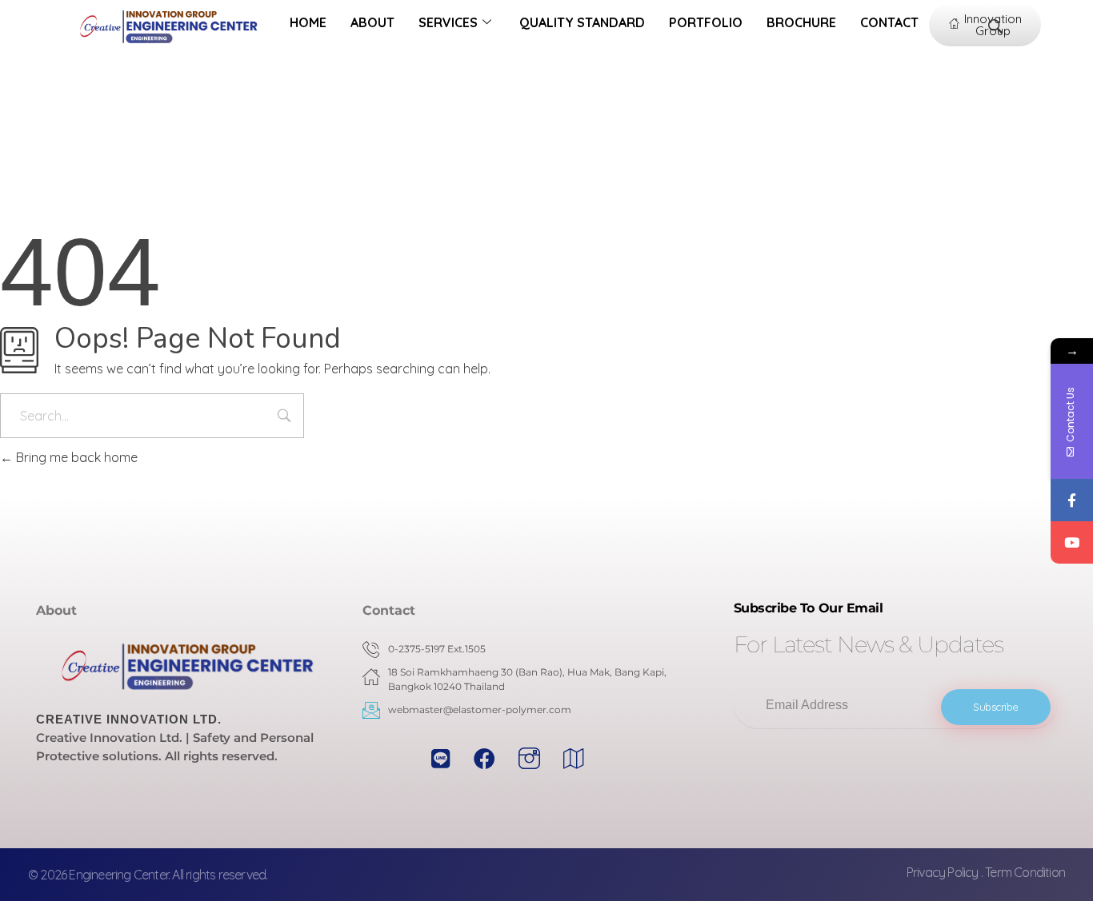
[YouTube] (1072, 542)
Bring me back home (75, 457)
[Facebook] (1072, 500)
